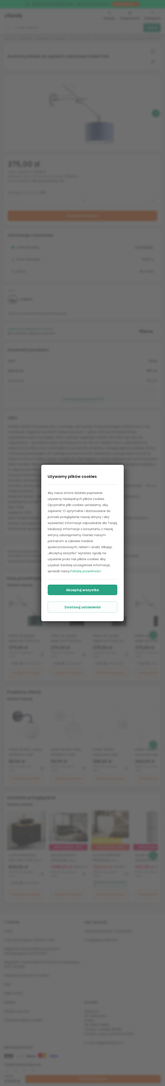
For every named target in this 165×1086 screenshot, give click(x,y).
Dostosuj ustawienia (83, 607)
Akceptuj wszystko (82, 590)
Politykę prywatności (85, 571)
